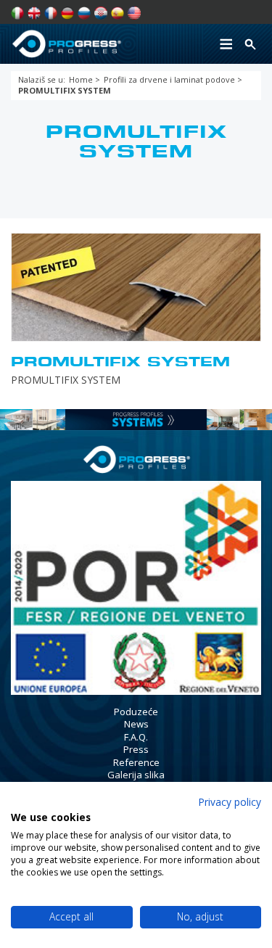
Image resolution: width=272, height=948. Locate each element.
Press (136, 749)
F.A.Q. (136, 736)
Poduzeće (136, 711)
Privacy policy (229, 802)
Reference (136, 762)
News (136, 723)
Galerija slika (136, 774)
